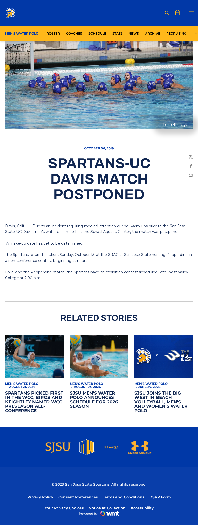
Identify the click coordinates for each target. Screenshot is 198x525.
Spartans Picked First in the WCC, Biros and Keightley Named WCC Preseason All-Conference (34, 401)
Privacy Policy (40, 497)
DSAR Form (160, 497)
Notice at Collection (107, 508)
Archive (152, 33)
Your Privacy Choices (64, 508)
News (134, 33)
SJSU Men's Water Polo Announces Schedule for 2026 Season (94, 399)
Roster (53, 33)
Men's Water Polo (21, 384)
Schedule (97, 33)
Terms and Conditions (123, 497)
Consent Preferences (78, 497)
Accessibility (142, 507)
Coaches (74, 33)
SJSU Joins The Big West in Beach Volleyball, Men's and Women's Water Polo (161, 401)
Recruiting (176, 33)
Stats (119, 33)
